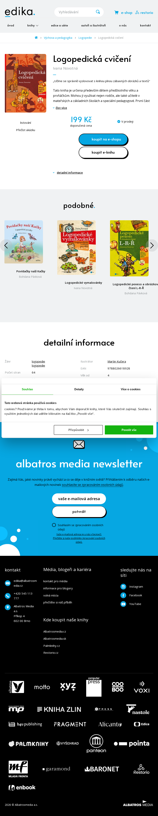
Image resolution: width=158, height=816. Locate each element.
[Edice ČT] (141, 724)
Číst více (61, 108)
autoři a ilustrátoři (93, 25)
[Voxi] (141, 687)
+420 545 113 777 (23, 595)
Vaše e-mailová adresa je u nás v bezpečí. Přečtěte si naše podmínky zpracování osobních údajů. (79, 538)
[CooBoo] (117, 687)
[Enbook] (22, 788)
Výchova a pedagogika (58, 38)
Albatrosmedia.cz (54, 631)
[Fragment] (70, 724)
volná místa (50, 595)
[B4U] (25, 724)
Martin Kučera (117, 361)
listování (25, 123)
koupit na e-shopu (106, 138)
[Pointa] (131, 743)
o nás (123, 25)
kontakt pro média (55, 581)
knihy (31, 25)
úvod (10, 25)
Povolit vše (129, 430)
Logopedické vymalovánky (83, 282)
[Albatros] (16, 687)
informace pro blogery (58, 588)
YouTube (135, 604)
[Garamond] (56, 769)
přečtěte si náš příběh (57, 602)
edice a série (59, 25)
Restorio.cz (50, 652)
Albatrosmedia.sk (54, 638)
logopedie (38, 361)
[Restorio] (141, 769)
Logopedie (85, 38)
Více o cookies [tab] (130, 389)
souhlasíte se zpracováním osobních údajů (92, 485)
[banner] (20, 12)
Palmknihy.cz (51, 646)
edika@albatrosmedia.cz (25, 583)
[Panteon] (96, 743)
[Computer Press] (93, 687)
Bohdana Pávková (30, 276)
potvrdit (79, 511)
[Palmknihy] (28, 743)
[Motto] (42, 687)
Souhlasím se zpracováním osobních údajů (80, 527)
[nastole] (138, 709)
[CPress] (103, 709)
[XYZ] (68, 687)
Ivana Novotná (65, 68)
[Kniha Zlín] (59, 709)
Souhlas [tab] (27, 389)
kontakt (145, 25)
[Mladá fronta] (18, 769)
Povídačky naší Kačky (30, 271)
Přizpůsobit (76, 430)
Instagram (136, 586)
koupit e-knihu (103, 152)
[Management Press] (16, 709)
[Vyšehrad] (68, 743)
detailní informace (70, 172)
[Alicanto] (110, 724)
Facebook (135, 595)
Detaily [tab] (79, 389)
